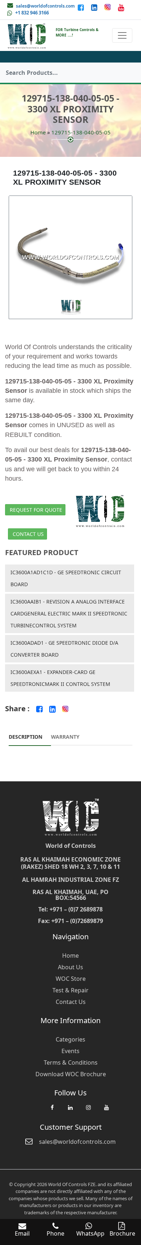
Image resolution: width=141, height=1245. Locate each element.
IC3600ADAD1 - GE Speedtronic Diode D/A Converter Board (64, 648)
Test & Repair (70, 990)
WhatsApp (90, 1233)
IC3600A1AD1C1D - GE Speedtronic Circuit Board (65, 578)
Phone (55, 1233)
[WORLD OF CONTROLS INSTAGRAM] (108, 7)
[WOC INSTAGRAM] (88, 1111)
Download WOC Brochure (70, 1074)
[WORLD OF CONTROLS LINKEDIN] (95, 7)
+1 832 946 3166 (32, 12)
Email (22, 1233)
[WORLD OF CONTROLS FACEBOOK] (81, 7)
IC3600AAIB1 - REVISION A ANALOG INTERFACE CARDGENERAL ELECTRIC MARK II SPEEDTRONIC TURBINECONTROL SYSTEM (68, 613)
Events (70, 1051)
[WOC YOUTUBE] (106, 1111)
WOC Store (71, 979)
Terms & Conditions (71, 1062)
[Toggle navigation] (122, 35)
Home (38, 132)
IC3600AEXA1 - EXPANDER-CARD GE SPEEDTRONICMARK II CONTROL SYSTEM (60, 678)
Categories (70, 1039)
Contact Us (28, 534)
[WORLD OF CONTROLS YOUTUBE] (121, 7)
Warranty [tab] (65, 736)
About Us (70, 967)
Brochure (122, 1233)
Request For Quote (36, 509)
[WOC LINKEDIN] (70, 1111)
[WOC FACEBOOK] (52, 1111)
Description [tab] (25, 736)
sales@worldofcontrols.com (45, 6)
